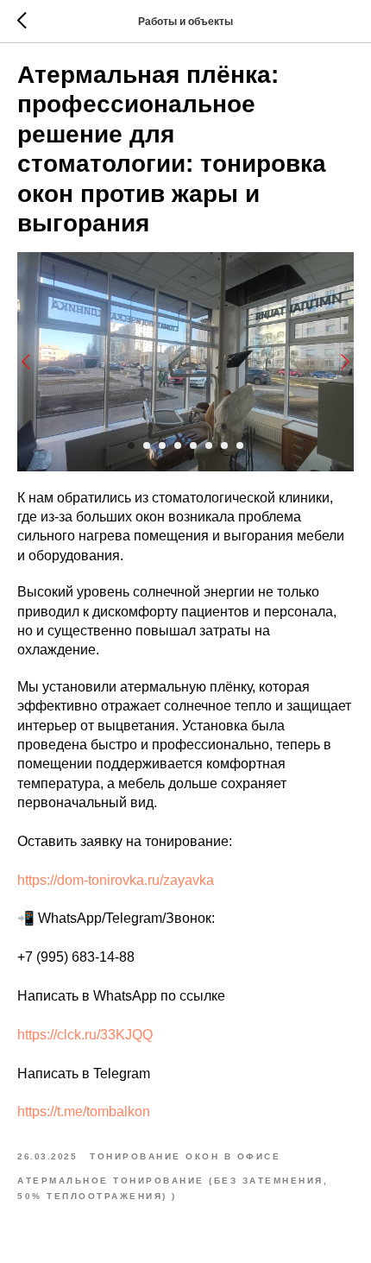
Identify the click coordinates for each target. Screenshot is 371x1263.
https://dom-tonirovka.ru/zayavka (115, 880)
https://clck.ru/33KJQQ (85, 1034)
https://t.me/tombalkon (83, 1111)
